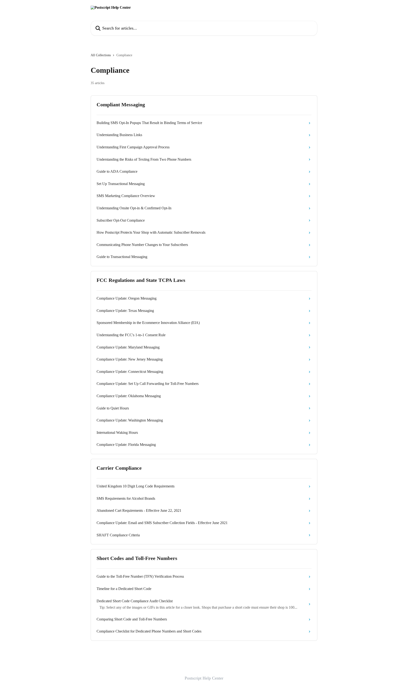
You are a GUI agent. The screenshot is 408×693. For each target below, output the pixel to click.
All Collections (101, 55)
